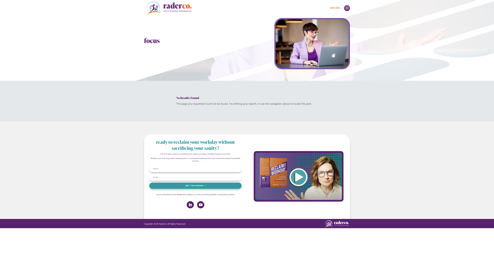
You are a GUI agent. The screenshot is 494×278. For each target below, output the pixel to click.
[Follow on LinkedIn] (190, 204)
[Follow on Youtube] (200, 204)
